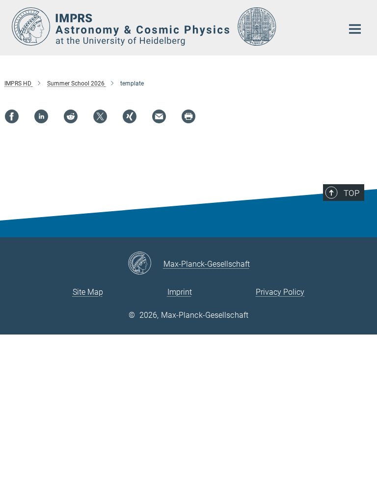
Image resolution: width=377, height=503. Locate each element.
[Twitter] (100, 116)
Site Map (88, 292)
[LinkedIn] (41, 116)
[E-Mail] (159, 116)
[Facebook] (11, 116)
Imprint (179, 292)
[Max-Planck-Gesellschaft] (145, 264)
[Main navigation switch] (355, 29)
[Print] (188, 116)
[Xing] (129, 116)
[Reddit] (70, 116)
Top (351, 193)
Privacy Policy (280, 292)
